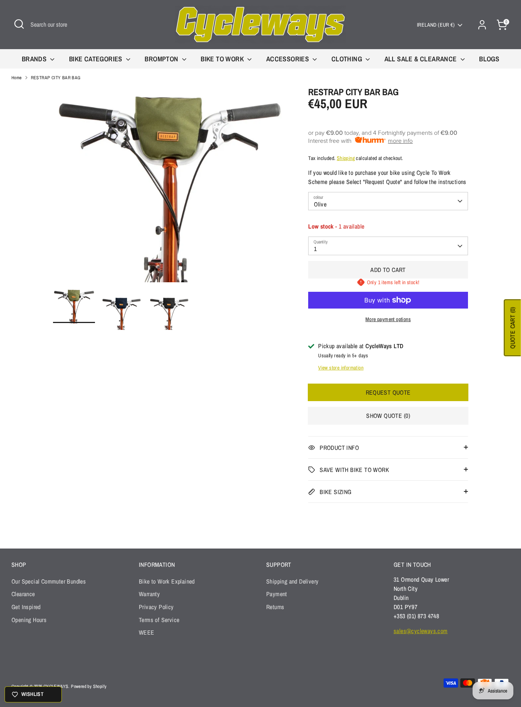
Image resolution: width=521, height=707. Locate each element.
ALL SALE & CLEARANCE (421, 59)
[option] (169, 187)
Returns (275, 607)
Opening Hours (29, 620)
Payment (276, 594)
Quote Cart (512, 328)
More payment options (388, 319)
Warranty (149, 594)
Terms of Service (159, 620)
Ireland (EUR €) (436, 24)
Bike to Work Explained (167, 581)
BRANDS (35, 59)
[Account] (482, 24)
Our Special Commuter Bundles (48, 581)
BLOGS (489, 59)
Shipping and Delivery (292, 581)
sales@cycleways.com (421, 631)
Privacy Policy (156, 607)
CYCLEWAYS (56, 686)
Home (16, 78)
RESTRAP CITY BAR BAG (56, 78)
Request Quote (388, 392)
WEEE (146, 632)
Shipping (346, 158)
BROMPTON (162, 59)
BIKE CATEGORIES (96, 59)
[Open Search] (19, 24)
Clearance (23, 594)
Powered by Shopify (88, 686)
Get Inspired (26, 607)
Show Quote (388, 415)
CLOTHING (347, 59)
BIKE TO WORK (223, 59)
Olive (320, 204)
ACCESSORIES (288, 59)
